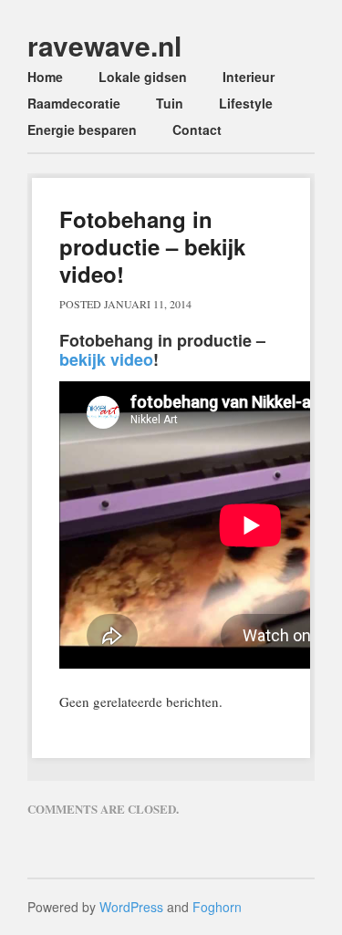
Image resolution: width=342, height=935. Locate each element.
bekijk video (106, 359)
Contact (197, 129)
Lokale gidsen (142, 77)
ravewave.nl (104, 45)
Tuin (169, 103)
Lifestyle (246, 103)
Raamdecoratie (73, 103)
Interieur (249, 77)
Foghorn (217, 907)
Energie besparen (82, 129)
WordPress (131, 907)
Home (45, 77)
